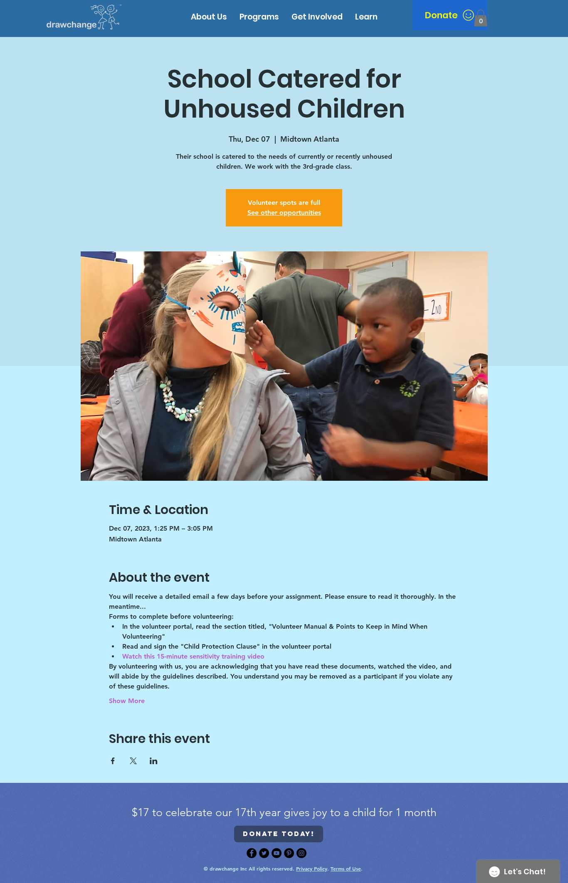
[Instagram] (301, 853)
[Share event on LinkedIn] (154, 761)
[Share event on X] (133, 761)
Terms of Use (346, 868)
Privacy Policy (311, 868)
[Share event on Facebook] (113, 761)
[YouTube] (277, 853)
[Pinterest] (289, 853)
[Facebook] (252, 853)
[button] (366, 17)
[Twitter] (264, 853)
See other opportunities (284, 212)
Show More (127, 701)
